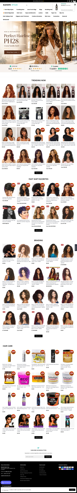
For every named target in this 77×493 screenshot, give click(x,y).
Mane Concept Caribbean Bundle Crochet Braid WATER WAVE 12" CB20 (52, 306)
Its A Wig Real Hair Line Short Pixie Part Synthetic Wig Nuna (23, 221)
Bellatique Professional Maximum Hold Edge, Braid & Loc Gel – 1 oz (67, 387)
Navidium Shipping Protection (26, 472)
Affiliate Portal (23, 476)
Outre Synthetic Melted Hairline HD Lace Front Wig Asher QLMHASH (38, 165)
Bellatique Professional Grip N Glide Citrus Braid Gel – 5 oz (38, 386)
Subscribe (48, 456)
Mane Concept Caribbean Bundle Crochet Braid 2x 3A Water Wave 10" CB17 (23, 283)
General (64, 16)
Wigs (40, 9)
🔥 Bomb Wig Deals (8, 13)
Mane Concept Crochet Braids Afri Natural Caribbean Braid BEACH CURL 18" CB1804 (38, 327)
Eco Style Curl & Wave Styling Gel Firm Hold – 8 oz (23, 386)
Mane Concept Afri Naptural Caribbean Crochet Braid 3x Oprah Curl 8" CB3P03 (23, 306)
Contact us (22, 469)
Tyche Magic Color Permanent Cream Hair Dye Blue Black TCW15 (9, 430)
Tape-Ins (53, 13)
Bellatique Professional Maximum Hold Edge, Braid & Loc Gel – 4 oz (52, 387)
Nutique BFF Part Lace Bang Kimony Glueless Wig (67, 164)
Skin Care (47, 16)
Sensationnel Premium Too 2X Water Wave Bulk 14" (67, 429)
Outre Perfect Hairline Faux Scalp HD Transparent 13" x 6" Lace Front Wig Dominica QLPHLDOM (52, 199)
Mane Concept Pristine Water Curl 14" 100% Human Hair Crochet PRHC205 (23, 122)
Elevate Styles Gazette (25, 480)
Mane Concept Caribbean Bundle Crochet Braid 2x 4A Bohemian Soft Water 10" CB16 (23, 260)
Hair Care (19, 13)
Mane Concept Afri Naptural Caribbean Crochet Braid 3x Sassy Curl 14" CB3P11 (38, 260)
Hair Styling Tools (8, 16)
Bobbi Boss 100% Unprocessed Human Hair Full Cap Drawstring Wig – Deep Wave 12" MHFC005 (53, 144)
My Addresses (42, 471)
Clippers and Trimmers (22, 16)
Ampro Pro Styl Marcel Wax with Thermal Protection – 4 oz (53, 408)
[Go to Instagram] (69, 1)
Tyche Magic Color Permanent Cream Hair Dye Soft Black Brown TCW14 (53, 430)
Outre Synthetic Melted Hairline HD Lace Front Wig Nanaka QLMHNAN (24, 165)
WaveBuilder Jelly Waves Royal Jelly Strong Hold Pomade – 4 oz (38, 366)
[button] (74, 2)
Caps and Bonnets (30, 13)
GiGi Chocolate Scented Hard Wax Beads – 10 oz (9, 386)
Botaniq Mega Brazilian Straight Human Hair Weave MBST (24, 99)
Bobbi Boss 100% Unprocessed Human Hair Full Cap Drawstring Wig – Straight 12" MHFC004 (38, 144)
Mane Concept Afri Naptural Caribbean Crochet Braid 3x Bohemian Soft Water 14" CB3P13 (52, 328)
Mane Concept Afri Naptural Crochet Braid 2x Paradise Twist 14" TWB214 (8, 327)
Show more (38, 172)
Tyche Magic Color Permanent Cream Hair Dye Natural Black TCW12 (24, 430)
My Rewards (41, 467)
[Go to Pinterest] (75, 1)
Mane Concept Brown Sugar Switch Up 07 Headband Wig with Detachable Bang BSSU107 (53, 122)
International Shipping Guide (26, 478)
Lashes (41, 13)
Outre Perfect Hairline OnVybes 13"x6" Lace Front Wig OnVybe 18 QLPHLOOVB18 (9, 122)
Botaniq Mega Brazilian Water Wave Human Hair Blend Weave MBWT (68, 100)
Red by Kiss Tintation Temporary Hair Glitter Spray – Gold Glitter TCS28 (9, 366)
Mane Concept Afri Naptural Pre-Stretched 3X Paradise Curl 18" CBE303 (52, 260)
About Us (22, 467)
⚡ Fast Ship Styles (8, 9)
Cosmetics (56, 16)
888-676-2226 (9, 471)
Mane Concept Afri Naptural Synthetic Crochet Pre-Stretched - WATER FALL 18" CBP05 (8, 283)
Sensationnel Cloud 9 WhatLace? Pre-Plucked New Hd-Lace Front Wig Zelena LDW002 (38, 222)
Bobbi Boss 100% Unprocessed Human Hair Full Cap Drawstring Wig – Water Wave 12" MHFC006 (68, 144)
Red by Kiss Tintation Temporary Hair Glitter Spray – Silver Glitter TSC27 (24, 366)
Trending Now (20, 9)
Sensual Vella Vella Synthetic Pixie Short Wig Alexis (8, 198)
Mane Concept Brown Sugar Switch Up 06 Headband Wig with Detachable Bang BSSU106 (68, 122)
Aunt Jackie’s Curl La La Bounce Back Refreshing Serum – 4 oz (24, 408)
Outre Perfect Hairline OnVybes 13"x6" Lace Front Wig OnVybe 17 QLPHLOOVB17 (9, 165)
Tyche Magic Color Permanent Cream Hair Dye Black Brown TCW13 (38, 430)
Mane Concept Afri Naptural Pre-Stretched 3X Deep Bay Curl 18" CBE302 (8, 306)
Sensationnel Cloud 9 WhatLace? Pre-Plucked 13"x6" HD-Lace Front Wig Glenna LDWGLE (52, 222)
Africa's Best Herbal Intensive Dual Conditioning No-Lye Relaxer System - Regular (67, 409)
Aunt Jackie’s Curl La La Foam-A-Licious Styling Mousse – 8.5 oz (9, 409)
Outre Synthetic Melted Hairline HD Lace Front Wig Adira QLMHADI (53, 165)
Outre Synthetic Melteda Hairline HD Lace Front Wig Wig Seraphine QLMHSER (67, 199)
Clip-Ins (61, 13)
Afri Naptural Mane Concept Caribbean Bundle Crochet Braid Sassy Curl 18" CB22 (67, 283)
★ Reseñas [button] (76, 247)
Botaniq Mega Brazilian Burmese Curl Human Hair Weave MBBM (37, 100)
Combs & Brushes (37, 16)
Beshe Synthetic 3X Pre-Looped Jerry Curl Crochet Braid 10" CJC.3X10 (37, 199)
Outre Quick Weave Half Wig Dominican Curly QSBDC (67, 221)
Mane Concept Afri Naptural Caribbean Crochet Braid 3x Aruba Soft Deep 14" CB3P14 (67, 306)
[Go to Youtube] (73, 1)
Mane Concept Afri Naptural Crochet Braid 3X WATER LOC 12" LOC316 (67, 327)
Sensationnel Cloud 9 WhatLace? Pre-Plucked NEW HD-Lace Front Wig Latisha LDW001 (23, 199)
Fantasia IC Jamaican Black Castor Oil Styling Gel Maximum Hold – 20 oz (67, 366)
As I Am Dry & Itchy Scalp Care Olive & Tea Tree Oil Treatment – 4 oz (38, 409)
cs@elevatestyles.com (5, 475)
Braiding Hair (48, 9)
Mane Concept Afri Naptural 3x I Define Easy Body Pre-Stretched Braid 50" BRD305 (53, 283)
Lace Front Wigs (31, 9)
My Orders (41, 469)
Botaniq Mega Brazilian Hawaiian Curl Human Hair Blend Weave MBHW (53, 100)
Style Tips (22, 474)
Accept (72, 489)
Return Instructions (24, 471)
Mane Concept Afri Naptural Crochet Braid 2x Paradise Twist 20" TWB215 (38, 283)
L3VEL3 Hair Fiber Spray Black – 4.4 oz (52, 365)
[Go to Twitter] (71, 1)
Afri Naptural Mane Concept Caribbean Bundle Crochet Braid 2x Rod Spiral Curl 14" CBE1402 (67, 260)
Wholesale (6, 19)
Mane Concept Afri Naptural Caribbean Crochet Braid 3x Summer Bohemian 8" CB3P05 (38, 306)
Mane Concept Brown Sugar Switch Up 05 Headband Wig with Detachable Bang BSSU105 (9, 144)
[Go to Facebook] (67, 1)
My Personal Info (42, 472)
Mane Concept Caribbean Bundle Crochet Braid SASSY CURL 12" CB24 (23, 327)
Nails (46, 13)
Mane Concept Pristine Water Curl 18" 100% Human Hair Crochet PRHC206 (38, 122)
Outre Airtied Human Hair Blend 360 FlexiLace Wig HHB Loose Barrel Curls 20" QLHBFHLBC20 (9, 100)
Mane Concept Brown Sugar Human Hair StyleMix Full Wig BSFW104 (23, 144)
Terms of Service (42, 474)
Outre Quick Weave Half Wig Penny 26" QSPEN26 (8, 221)
